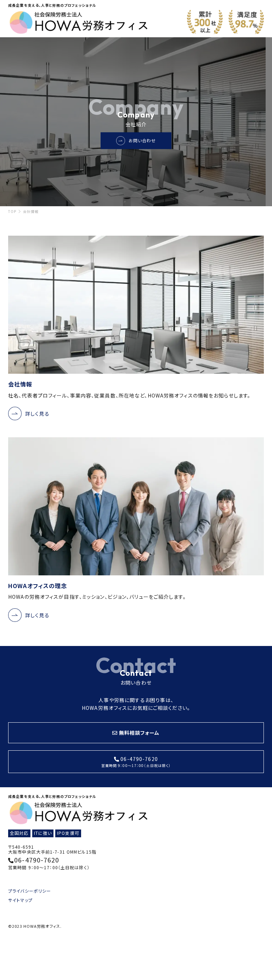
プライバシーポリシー (29, 891)
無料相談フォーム (139, 732)
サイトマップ (20, 900)
